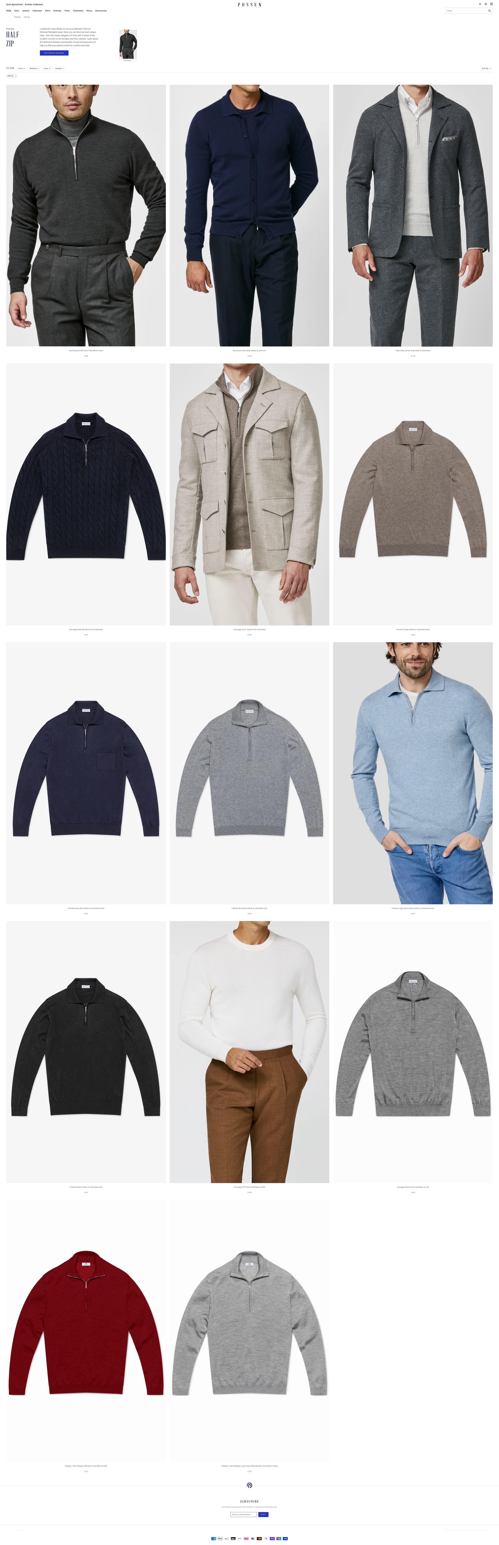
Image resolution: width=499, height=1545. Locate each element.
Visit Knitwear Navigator (54, 53)
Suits (16, 10)
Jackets (25, 10)
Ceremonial (78, 10)
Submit (263, 1514)
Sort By (485, 68)
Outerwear (37, 10)
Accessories (101, 10)
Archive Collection (34, 4)
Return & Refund (480, 1530)
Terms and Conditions (464, 1530)
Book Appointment (14, 4)
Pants (67, 10)
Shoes (89, 10)
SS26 (8, 10)
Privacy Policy (449, 1530)
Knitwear (57, 10)
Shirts (47, 10)
